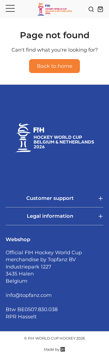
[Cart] (100, 9)
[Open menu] (10, 8)
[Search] (91, 9)
